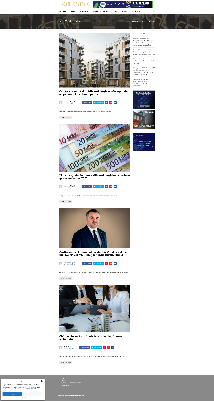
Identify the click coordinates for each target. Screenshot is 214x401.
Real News (72, 103)
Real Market (72, 264)
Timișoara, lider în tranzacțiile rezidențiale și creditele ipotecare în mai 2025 (94, 177)
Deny (33, 394)
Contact (63, 380)
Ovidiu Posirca (68, 347)
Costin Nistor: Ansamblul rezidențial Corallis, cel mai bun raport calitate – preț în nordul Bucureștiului (93, 254)
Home (134, 21)
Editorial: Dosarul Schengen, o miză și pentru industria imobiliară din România (143, 61)
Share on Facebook (87, 102)
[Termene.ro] (144, 142)
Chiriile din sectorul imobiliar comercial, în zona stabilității (90, 338)
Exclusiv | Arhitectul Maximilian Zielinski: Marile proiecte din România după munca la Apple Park (144, 52)
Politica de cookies (65, 385)
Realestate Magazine (70, 102)
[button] (42, 381)
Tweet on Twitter (99, 102)
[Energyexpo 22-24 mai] (144, 99)
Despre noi (63, 378)
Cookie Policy (18, 397)
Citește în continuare (66, 117)
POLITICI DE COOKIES (31, 388)
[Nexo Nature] (144, 119)
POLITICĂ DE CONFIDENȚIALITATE (71, 383)
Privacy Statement (25, 397)
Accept (12, 394)
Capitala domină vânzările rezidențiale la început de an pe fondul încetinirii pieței (93, 93)
